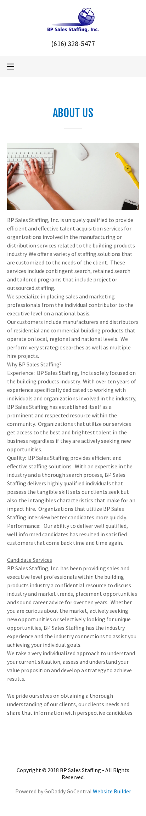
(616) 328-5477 (73, 43)
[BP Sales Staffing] (73, 19)
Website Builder (112, 791)
